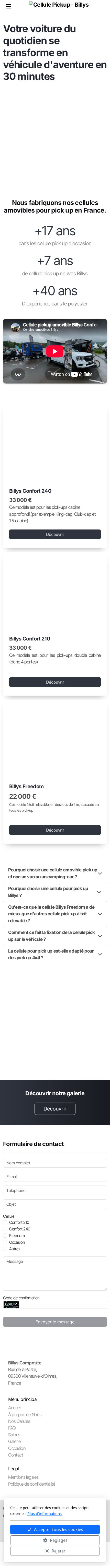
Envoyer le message (55, 1321)
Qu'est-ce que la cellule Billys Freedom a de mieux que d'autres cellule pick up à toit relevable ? (51, 913)
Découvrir (55, 534)
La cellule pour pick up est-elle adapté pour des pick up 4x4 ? (51, 954)
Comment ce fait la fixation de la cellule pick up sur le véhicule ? (51, 936)
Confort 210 (19, 1222)
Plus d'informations (44, 1513)
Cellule (9, 1216)
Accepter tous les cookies (58, 1529)
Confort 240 (19, 1228)
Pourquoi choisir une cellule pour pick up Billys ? (48, 892)
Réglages (59, 1540)
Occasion (17, 1242)
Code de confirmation (21, 1297)
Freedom (17, 1235)
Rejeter (58, 1551)
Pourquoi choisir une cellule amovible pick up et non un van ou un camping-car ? (52, 873)
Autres (14, 1248)
